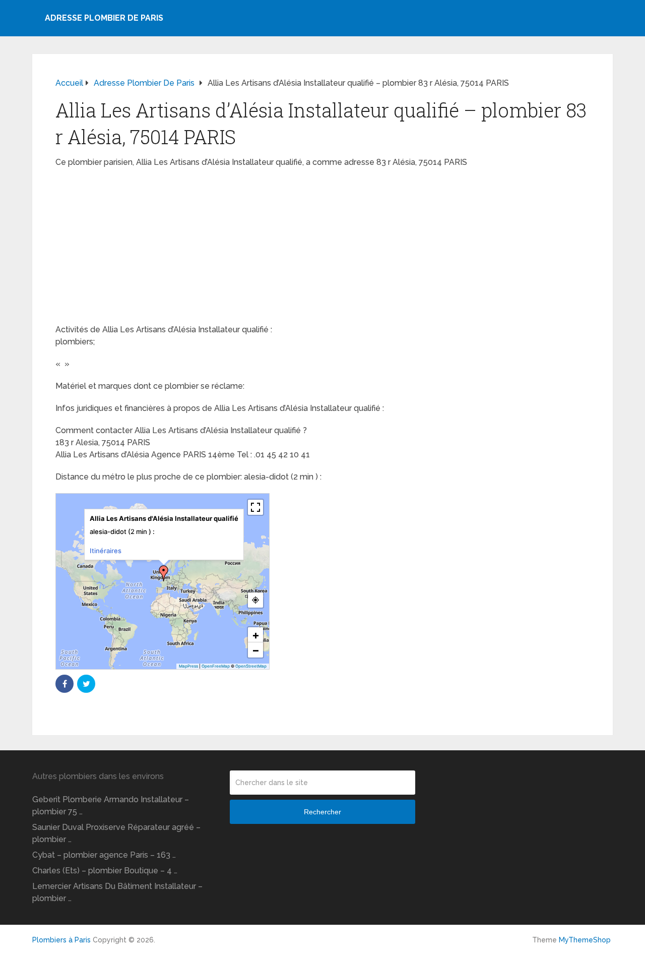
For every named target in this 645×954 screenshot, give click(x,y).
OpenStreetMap (251, 666)
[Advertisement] (322, 249)
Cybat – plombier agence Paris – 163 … (104, 855)
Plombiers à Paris (61, 940)
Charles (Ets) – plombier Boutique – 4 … (104, 870)
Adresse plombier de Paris (104, 18)
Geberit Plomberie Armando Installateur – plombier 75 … (110, 805)
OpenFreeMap (216, 666)
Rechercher (322, 812)
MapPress (188, 666)
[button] (164, 573)
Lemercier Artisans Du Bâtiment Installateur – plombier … (117, 892)
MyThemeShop (585, 940)
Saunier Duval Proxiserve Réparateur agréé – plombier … (116, 833)
